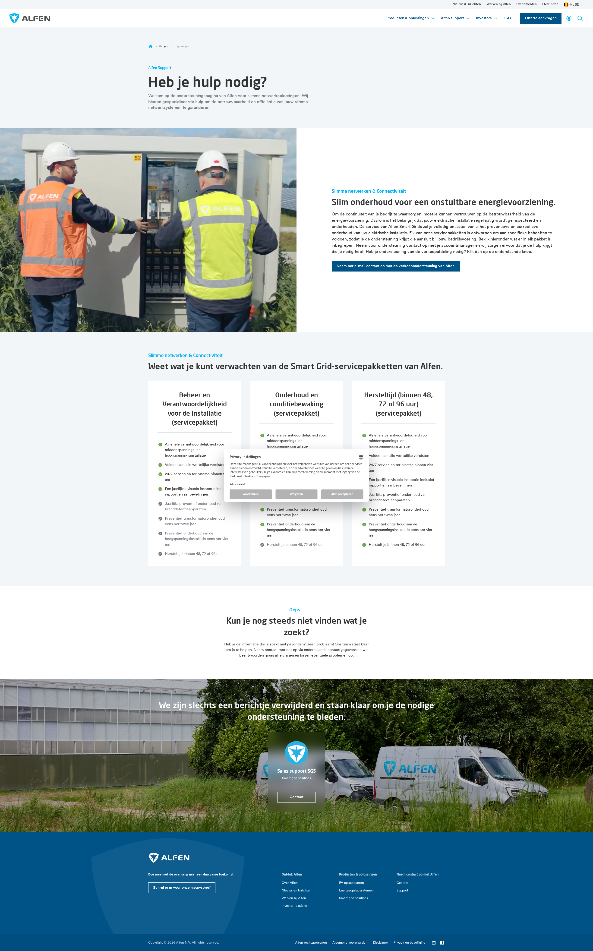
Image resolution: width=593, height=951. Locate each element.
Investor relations (294, 906)
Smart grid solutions (353, 898)
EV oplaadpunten (351, 883)
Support (164, 46)
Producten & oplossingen (407, 18)
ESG (507, 18)
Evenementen (526, 4)
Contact (402, 883)
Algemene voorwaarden (349, 943)
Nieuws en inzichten (297, 890)
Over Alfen (550, 4)
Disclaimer (380, 943)
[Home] (150, 46)
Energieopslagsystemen (356, 890)
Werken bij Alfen (498, 4)
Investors (484, 18)
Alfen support (452, 18)
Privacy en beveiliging (409, 943)
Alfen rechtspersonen (311, 943)
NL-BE (574, 4)
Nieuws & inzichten (466, 4)
